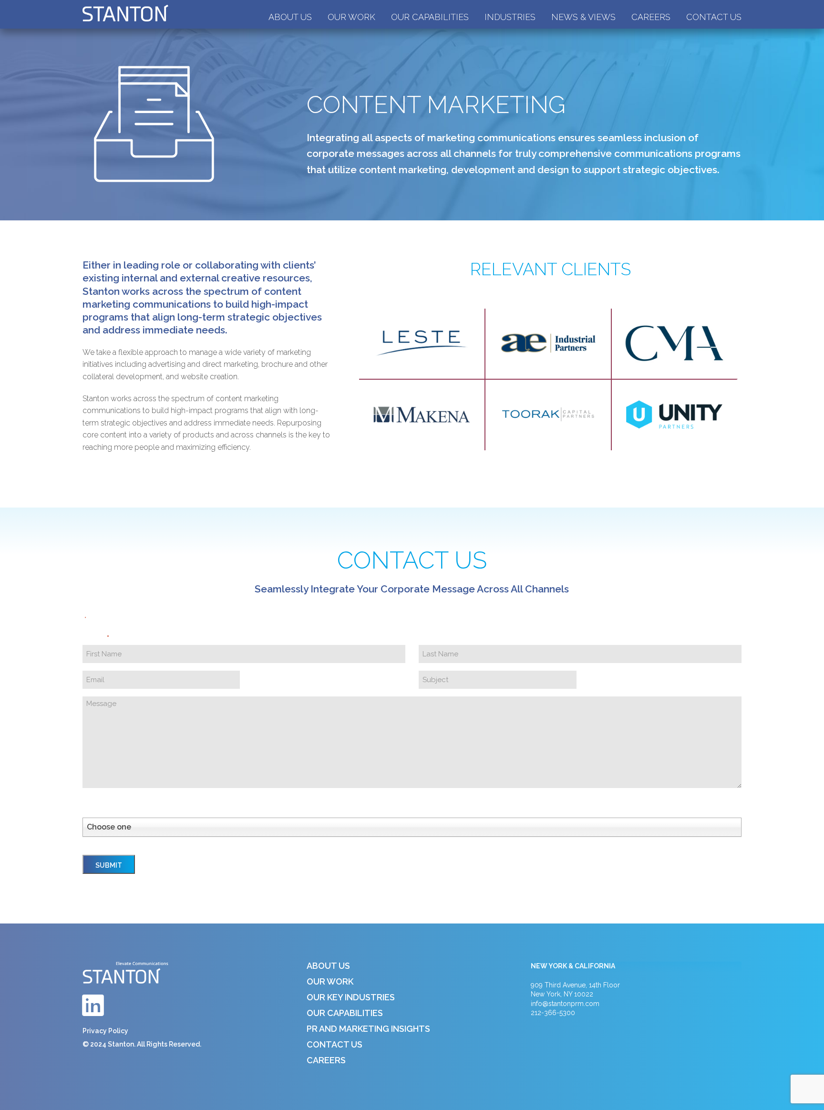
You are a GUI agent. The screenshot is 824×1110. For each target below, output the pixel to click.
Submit (108, 865)
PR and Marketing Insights (368, 1029)
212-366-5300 (553, 1013)
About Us (290, 17)
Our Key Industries (351, 997)
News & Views (583, 17)
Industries (510, 17)
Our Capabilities (430, 17)
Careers (650, 17)
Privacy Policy (105, 1031)
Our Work (351, 17)
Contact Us (714, 17)
